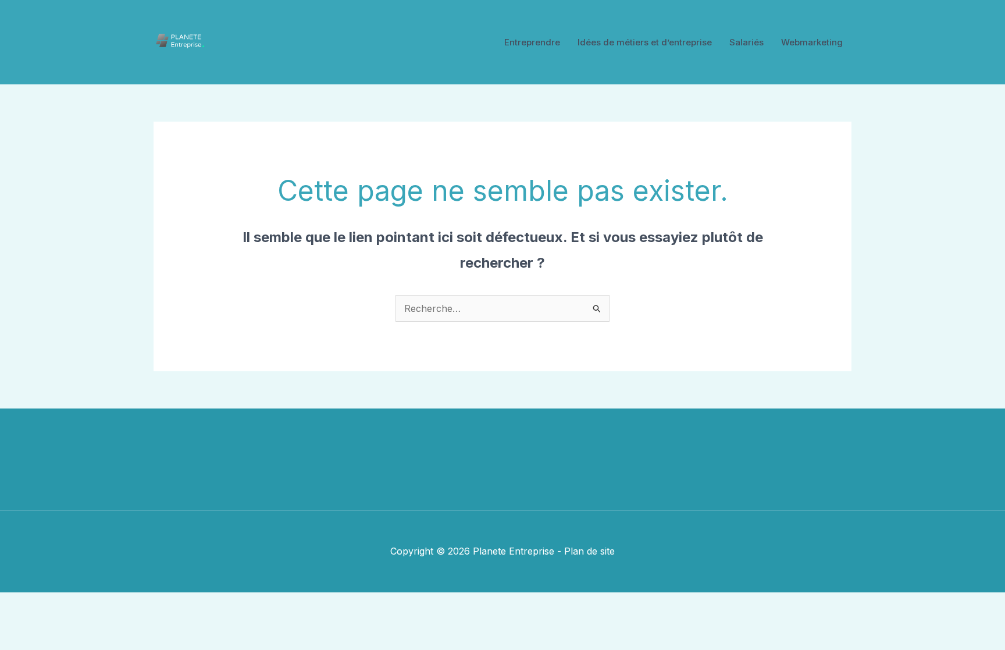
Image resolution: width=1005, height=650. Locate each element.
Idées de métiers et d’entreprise (645, 42)
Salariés (746, 42)
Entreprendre (532, 42)
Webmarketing (812, 42)
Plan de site (589, 551)
